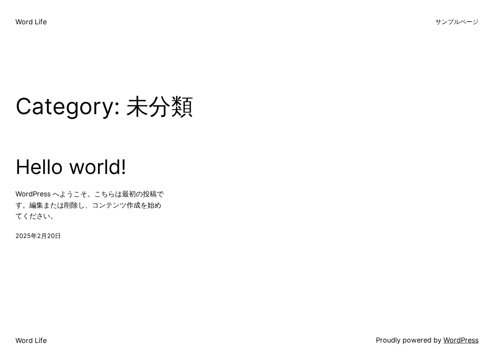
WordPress (461, 340)
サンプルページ (457, 21)
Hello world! (70, 167)
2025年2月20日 (38, 236)
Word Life (31, 22)
